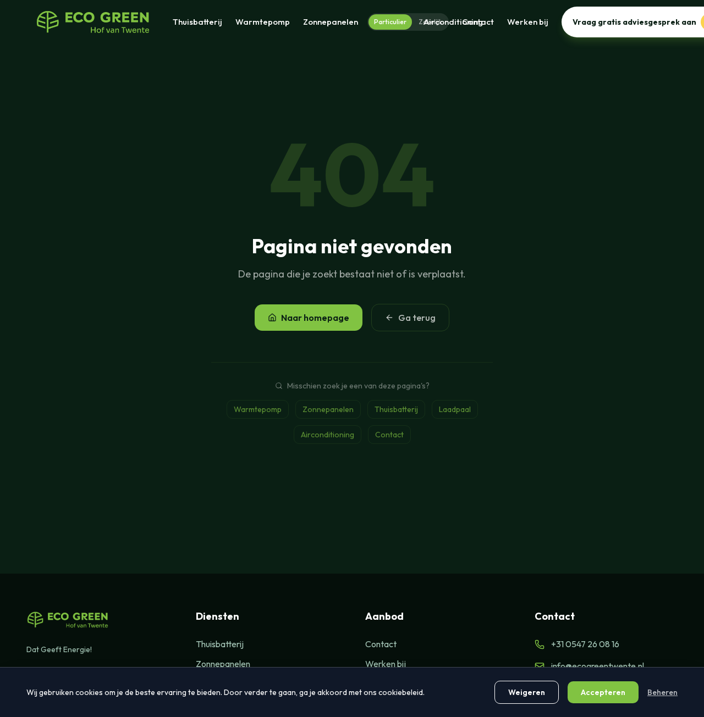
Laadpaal (455, 409)
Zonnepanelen (330, 21)
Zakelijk (430, 22)
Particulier (390, 22)
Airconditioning (327, 435)
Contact (478, 21)
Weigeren (526, 692)
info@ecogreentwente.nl (597, 665)
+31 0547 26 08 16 (585, 643)
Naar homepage (315, 317)
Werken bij (527, 21)
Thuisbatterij (197, 21)
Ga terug (417, 317)
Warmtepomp (262, 21)
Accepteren (603, 692)
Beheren (662, 692)
